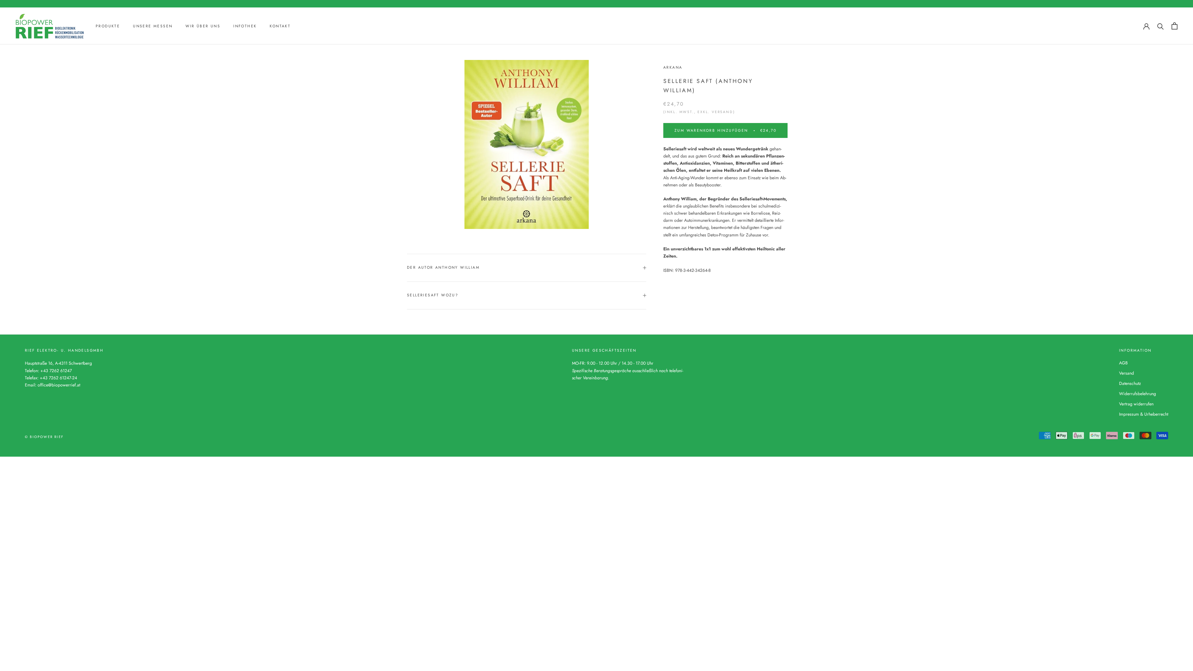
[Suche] (1160, 26)
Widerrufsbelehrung (1137, 393)
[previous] (453, 144)
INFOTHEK (245, 26)
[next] (600, 144)
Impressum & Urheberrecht (1143, 414)
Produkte (108, 26)
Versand (1126, 373)
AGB (1123, 363)
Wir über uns (202, 26)
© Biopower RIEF (44, 436)
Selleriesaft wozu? (432, 295)
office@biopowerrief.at (59, 385)
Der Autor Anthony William (443, 267)
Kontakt (280, 26)
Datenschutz (1130, 383)
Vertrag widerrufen (1136, 404)
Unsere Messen (152, 26)
